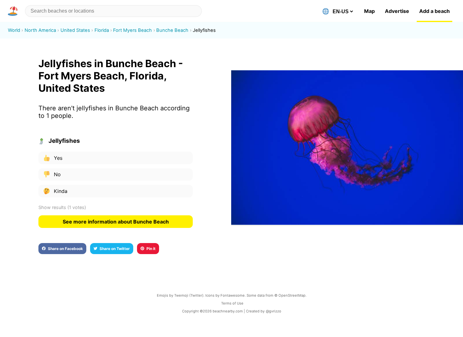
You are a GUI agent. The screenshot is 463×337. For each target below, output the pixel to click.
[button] (14, 11)
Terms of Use (232, 303)
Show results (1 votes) (62, 207)
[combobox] (113, 11)
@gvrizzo (273, 311)
